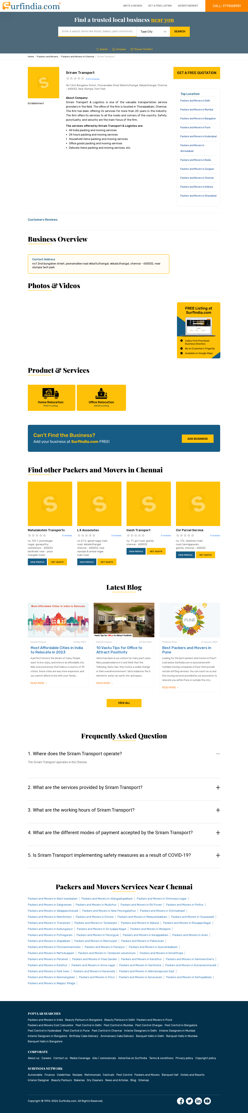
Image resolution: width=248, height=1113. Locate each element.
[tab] (124, 761)
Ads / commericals (104, 1058)
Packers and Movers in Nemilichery (50, 916)
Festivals (108, 1074)
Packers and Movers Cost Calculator (50, 1025)
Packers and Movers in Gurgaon (197, 169)
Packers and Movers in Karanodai (94, 971)
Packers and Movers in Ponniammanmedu (54, 947)
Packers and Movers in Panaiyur (105, 947)
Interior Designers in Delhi (140, 1030)
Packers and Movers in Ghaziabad (198, 195)
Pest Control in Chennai (107, 1030)
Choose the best (143, 49)
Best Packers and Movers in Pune (186, 650)
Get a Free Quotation (196, 73)
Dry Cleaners (95, 1080)
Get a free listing (160, 5)
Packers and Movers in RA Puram (141, 904)
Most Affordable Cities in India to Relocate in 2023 (57, 650)
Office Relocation (101, 403)
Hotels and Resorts (192, 1074)
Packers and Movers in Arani (190, 935)
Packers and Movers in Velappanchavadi (53, 910)
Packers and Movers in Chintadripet (162, 910)
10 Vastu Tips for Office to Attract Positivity (119, 650)
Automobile (35, 1074)
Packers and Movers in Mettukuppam (51, 953)
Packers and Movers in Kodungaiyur (50, 929)
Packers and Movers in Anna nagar (93, 965)
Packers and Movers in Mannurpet (95, 941)
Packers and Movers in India (45, 1019)
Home (31, 56)
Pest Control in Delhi (89, 1025)
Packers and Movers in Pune (195, 127)
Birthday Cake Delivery (83, 1036)
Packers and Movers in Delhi (195, 100)
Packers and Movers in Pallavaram (142, 941)
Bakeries (79, 1080)
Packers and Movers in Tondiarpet (95, 923)
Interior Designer (38, 1080)
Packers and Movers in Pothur (185, 904)
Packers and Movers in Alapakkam (49, 941)
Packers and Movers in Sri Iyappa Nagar (101, 929)
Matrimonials (93, 1074)
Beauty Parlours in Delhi (119, 1019)
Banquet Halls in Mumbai (182, 1036)
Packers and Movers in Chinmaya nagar (162, 898)
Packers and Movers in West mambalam (52, 898)
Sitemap (143, 1080)
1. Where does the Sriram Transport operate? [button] (75, 753)
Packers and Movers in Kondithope (161, 953)
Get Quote (57, 562)
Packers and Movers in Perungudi (98, 935)
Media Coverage (80, 1058)
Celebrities (63, 1074)
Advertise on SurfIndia (132, 1058)
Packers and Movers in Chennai (77, 56)
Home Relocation (50, 403)
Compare (121, 49)
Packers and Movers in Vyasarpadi (192, 916)
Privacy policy (184, 1058)
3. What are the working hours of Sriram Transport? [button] (81, 810)
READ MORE (38, 683)
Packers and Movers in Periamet (48, 959)
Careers (46, 1058)
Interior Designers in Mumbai (177, 1030)
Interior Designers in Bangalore (47, 1036)
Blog (133, 1080)
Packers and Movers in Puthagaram (50, 935)
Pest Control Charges (148, 1025)
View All (124, 703)
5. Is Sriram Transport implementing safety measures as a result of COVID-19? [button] (109, 855)
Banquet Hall (170, 1074)
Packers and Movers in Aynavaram (140, 977)
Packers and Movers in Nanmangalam (51, 977)
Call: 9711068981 (227, 6)
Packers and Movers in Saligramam (50, 904)
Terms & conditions (161, 1058)
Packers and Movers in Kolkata (196, 186)
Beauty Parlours (61, 1080)
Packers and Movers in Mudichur (96, 904)
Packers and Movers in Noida (195, 160)
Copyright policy (205, 1058)
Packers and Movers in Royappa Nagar (187, 923)
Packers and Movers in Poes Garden (94, 959)
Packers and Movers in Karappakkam (145, 935)
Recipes (77, 1074)
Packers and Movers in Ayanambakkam (153, 947)
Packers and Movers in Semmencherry (190, 959)
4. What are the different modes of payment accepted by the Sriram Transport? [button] (110, 832)
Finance (50, 1074)
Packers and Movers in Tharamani (49, 923)
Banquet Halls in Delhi (150, 1036)
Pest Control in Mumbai (118, 1025)
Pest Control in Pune (76, 1030)
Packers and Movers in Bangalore (198, 118)
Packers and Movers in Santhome (140, 965)
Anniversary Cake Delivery (117, 1036)
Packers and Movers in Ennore (95, 916)
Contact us (60, 1058)
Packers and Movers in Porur (97, 977)
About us (33, 1058)
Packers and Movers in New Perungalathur (109, 910)
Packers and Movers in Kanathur (141, 959)
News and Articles (116, 1080)
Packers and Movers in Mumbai (196, 109)
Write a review (132, 5)
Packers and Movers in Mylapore (150, 929)
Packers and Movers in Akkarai (140, 923)
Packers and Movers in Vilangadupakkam (107, 898)
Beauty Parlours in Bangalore (83, 1019)
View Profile (37, 562)
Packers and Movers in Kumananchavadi (190, 965)
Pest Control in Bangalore (181, 1025)
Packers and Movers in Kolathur (47, 965)
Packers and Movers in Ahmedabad (192, 148)
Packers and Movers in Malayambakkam (142, 916)
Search (179, 31)
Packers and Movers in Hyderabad (198, 136)
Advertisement (188, 5)
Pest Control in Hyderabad (44, 1030)
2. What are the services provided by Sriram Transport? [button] (85, 787)
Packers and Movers (47, 56)
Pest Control (124, 1074)
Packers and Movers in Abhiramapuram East (146, 971)
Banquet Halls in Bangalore (45, 1041)
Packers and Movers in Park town (49, 971)
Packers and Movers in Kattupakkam (189, 977)
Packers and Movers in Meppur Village (51, 983)
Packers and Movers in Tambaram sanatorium (107, 953)
